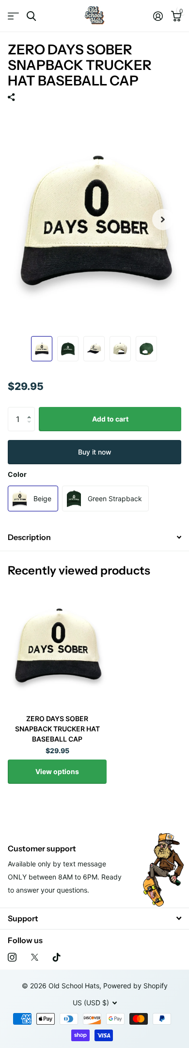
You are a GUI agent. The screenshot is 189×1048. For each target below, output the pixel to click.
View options (57, 771)
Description (29, 537)
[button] (31, 410)
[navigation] (41, 348)
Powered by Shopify (135, 985)
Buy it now (94, 452)
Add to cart (110, 419)
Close (94, 918)
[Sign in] (158, 16)
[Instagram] (12, 957)
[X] (34, 957)
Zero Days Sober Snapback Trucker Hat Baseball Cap (57, 728)
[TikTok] (57, 957)
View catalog (13, 16)
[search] (31, 16)
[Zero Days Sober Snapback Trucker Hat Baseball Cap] (57, 645)
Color (17, 474)
